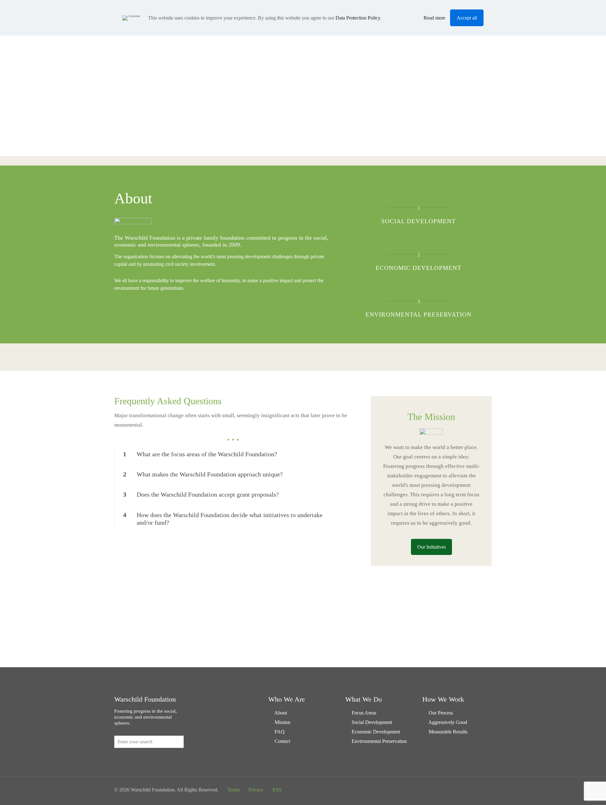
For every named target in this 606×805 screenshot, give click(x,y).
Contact (282, 741)
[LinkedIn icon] (476, 789)
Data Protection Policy (358, 17)
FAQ (280, 731)
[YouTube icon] (469, 789)
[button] (233, 454)
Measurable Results (448, 731)
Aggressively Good (447, 722)
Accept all (467, 17)
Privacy (256, 789)
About (280, 712)
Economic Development (376, 731)
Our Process (441, 712)
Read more (434, 17)
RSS (277, 789)
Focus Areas (364, 712)
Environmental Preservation (379, 741)
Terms (233, 789)
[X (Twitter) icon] (463, 789)
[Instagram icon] (483, 789)
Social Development (372, 722)
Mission (282, 722)
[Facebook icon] (456, 789)
